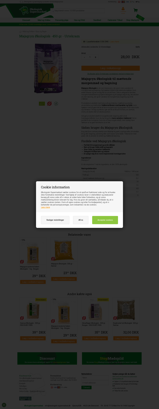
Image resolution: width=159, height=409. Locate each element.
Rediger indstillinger (55, 220)
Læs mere (45, 207)
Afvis (81, 220)
